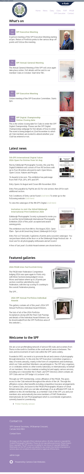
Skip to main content (6, 1)
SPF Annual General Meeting (30, 63)
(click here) (45, 196)
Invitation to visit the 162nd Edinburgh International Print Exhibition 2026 (29, 210)
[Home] (19, 3)
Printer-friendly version (25, 404)
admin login (15, 455)
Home (38, 10)
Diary (52, 10)
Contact (71, 13)
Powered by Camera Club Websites (30, 462)
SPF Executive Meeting (27, 32)
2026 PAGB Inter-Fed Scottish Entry (25, 267)
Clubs (58, 10)
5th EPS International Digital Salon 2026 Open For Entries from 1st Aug (26, 158)
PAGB (71, 10)
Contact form (15, 433)
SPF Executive (59, 13)
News (45, 10)
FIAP (65, 10)
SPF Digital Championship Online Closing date (28, 118)
